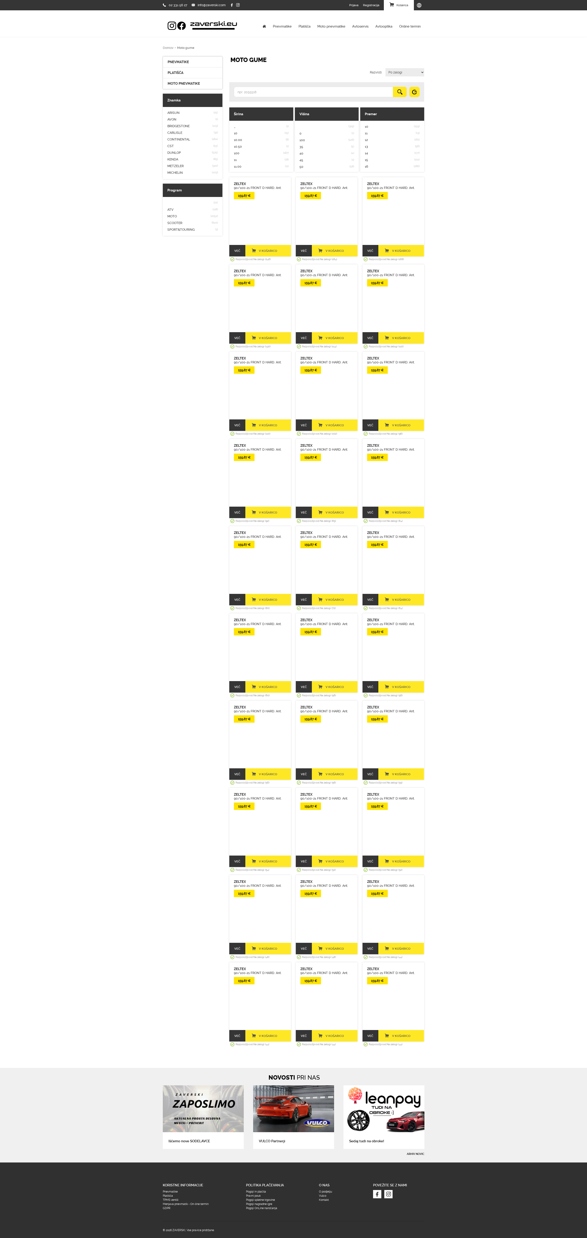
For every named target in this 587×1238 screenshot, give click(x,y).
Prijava (353, 5)
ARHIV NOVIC (415, 1154)
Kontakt (324, 1200)
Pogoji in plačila (256, 1191)
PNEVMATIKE (178, 62)
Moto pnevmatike (331, 26)
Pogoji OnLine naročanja (261, 1208)
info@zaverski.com (212, 5)
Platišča (304, 26)
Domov (168, 48)
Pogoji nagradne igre (259, 1204)
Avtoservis (360, 26)
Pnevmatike (282, 26)
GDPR (166, 1208)
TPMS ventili (170, 1200)
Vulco (322, 1195)
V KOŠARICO (268, 251)
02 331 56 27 (178, 5)
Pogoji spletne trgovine (260, 1200)
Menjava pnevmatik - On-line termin (186, 1204)
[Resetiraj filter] (414, 92)
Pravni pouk (253, 1195)
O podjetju (325, 1191)
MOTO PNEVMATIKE (184, 83)
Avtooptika (383, 26)
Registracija (371, 5)
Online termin (410, 26)
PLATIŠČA (175, 73)
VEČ (237, 251)
